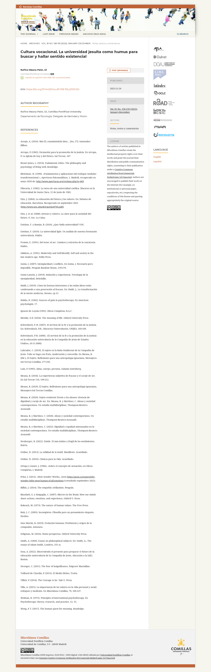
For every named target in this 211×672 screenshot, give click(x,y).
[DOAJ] (164, 65)
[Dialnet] (160, 58)
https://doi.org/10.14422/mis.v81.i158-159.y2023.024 (52, 89)
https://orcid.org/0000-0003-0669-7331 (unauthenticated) (47, 78)
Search (183, 34)
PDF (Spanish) (119, 70)
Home (24, 43)
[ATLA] (158, 50)
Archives (34, 43)
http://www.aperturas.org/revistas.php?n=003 (60, 181)
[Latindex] (160, 86)
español (157, 161)
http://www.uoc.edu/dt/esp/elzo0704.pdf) (42, 206)
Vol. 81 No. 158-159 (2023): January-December (66, 43)
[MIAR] (160, 128)
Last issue (49, 34)
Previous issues (68, 34)
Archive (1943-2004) (94, 34)
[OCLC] (160, 94)
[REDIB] (162, 121)
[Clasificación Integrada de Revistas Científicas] (159, 79)
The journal (28, 34)
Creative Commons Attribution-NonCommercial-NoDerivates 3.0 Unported (121, 173)
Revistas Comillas (32, 7)
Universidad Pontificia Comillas (115, 655)
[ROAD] (164, 104)
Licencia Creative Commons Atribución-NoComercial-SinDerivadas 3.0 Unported (77, 658)
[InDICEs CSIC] (159, 113)
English (157, 156)
